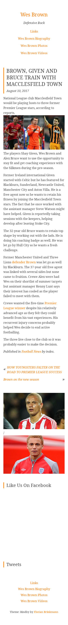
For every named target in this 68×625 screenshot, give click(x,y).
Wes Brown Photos (34, 46)
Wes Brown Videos (34, 53)
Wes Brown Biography (34, 38)
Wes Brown (34, 14)
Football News (31, 351)
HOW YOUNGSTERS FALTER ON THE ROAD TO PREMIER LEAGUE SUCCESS (34, 369)
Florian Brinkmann (46, 612)
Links (34, 31)
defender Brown (24, 262)
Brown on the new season (21, 379)
